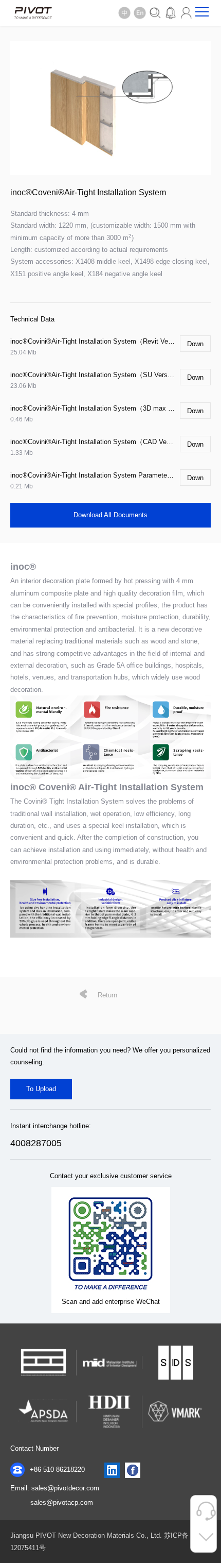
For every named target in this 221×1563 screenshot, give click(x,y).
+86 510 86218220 (56, 1469)
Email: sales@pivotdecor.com (54, 1488)
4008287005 (36, 1143)
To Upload (41, 1089)
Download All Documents (110, 515)
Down (195, 344)
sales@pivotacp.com (61, 1502)
